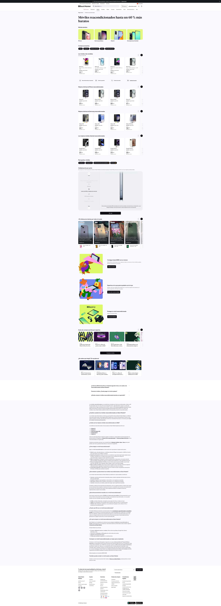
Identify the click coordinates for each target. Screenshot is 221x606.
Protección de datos (126, 591)
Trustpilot (80, 585)
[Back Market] (84, 6)
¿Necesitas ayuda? (133, 6)
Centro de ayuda (92, 581)
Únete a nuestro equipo (82, 584)
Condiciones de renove (126, 587)
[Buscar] (93, 6)
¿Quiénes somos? (81, 581)
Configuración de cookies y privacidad (126, 589)
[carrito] (141, 6)
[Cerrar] (220, 1)
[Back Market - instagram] (79, 588)
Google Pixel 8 (94, 432)
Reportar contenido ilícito (127, 596)
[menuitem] (98, 9)
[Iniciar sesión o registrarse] (139, 6)
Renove (101, 585)
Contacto (91, 579)
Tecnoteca (113, 579)
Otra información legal (126, 592)
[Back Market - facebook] (84, 588)
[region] (110, 66)
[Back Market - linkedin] (82, 588)
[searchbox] (107, 6)
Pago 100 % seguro (103, 594)
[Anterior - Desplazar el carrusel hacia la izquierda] (138, 55)
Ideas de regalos (114, 585)
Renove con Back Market (115, 558)
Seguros (101, 584)
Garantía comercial (103, 582)
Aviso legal (124, 594)
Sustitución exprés (133, 80)
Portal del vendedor (104, 593)
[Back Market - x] (79, 590)
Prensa (79, 582)
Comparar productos (115, 581)
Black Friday (113, 587)
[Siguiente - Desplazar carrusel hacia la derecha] (141, 55)
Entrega (90, 582)
